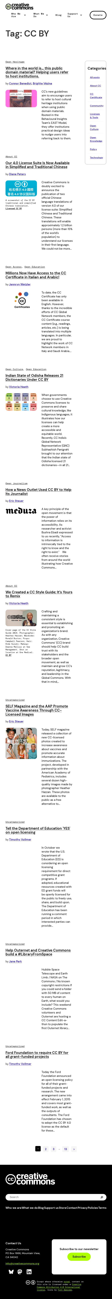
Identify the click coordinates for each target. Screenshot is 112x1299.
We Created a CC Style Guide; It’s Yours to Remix (39, 594)
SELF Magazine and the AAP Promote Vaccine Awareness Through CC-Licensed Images (37, 710)
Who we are (13, 1208)
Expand (26, 16)
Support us (51, 1208)
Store (62, 1208)
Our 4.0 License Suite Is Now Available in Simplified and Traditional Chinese (38, 165)
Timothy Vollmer (20, 839)
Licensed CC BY (14, 208)
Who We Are (15, 15)
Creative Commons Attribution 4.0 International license (59, 1287)
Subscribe (79, 1256)
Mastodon (20, 1271)
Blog (59, 15)
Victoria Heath (18, 387)
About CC (95, 85)
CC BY (8, 655)
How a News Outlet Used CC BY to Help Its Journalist (38, 491)
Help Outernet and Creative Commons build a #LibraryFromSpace (38, 952)
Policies (93, 1208)
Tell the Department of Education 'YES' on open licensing (38, 830)
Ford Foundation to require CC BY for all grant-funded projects (37, 1054)
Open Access (14, 266)
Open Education (34, 266)
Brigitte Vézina (42, 83)
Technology (96, 157)
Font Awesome (65, 1290)
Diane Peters (17, 174)
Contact (71, 1208)
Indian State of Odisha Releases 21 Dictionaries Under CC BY (34, 377)
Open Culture (14, 369)
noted (67, 1281)
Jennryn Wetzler (20, 284)
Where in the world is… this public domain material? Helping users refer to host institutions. (37, 72)
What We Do (39, 15)
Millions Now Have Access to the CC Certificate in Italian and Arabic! (36, 275)
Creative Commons (19, 6)
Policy (93, 149)
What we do (30, 1208)
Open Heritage (15, 61)
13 (65, 1149)
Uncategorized (15, 699)
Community (96, 105)
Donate (98, 15)
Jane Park (15, 961)
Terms (102, 1208)
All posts (95, 77)
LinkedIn (29, 1271)
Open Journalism (16, 483)
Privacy (83, 1208)
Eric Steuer (16, 501)
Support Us (73, 15)
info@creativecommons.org (22, 1263)
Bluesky (11, 1271)
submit (102, 1197)
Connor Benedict (20, 83)
